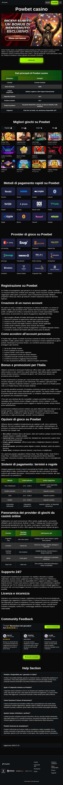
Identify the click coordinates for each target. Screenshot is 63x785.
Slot (53, 128)
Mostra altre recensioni (31, 657)
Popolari (7, 128)
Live (22, 128)
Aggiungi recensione (52, 626)
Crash (38, 128)
